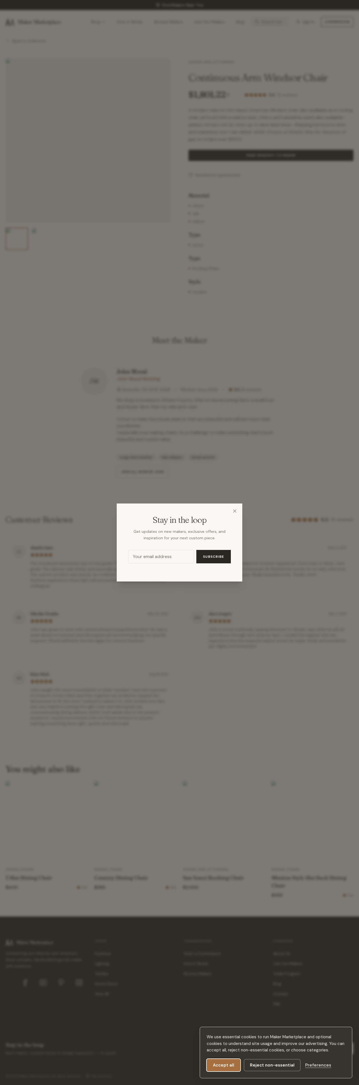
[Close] (235, 511)
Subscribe (213, 556)
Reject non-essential (272, 1065)
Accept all (223, 1065)
